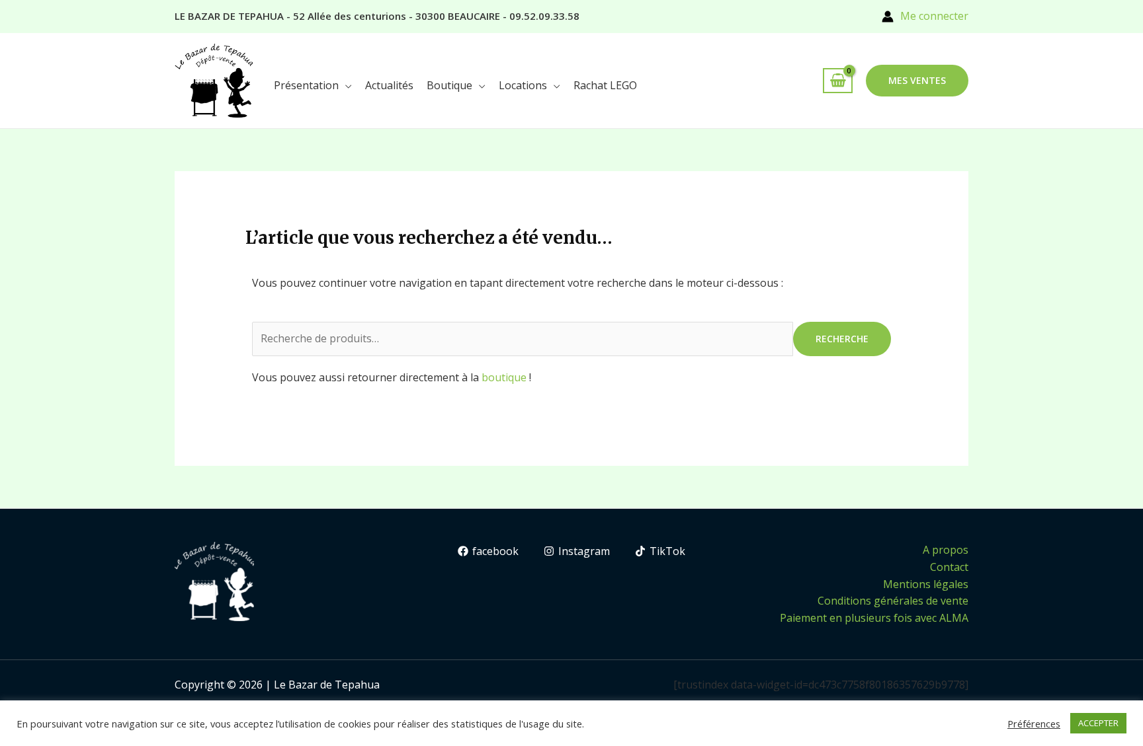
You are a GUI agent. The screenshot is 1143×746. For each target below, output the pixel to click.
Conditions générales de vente (893, 600)
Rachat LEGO (605, 85)
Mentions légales (925, 584)
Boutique (449, 85)
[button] (917, 80)
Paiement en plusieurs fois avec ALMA (874, 618)
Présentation (306, 85)
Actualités (389, 85)
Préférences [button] (1033, 723)
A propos (945, 549)
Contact (949, 567)
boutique (504, 377)
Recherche (842, 338)
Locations (523, 85)
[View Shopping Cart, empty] (838, 81)
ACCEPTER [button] (1098, 723)
